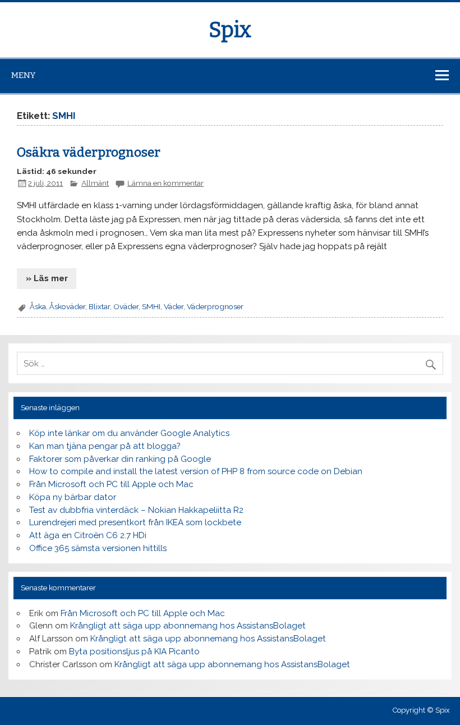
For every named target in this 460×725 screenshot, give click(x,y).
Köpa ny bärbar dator (72, 497)
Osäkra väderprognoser (88, 152)
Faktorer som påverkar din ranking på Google (120, 459)
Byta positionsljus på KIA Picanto (134, 651)
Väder (173, 306)
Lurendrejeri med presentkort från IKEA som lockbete (135, 522)
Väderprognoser (215, 306)
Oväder (126, 306)
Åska (38, 306)
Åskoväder (67, 306)
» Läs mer (47, 278)
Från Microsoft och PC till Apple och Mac (111, 484)
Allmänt (95, 182)
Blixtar (99, 306)
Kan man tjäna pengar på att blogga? (105, 446)
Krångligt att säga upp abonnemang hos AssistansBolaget (188, 626)
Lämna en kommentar (165, 182)
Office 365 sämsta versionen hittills (98, 548)
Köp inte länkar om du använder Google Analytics (129, 433)
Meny (23, 75)
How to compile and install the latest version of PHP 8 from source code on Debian (195, 471)
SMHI (151, 306)
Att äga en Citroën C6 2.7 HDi (87, 535)
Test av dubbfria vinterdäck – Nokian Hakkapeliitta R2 (136, 510)
